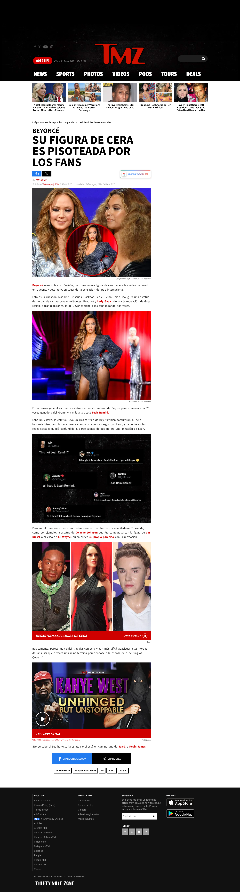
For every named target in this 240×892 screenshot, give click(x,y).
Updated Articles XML (45, 837)
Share (74, 758)
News (40, 74)
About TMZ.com (42, 800)
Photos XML (40, 864)
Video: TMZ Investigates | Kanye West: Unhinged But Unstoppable (56, 740)
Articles (38, 823)
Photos (93, 74)
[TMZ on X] (40, 47)
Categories (40, 841)
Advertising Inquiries (88, 814)
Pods (145, 74)
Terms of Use (41, 809)
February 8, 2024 (51, 184)
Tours (169, 74)
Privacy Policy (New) (44, 805)
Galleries (38, 851)
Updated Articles (43, 832)
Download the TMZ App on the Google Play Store (180, 813)
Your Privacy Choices (51, 819)
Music (123, 770)
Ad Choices (40, 814)
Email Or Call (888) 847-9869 (70, 61)
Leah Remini (63, 770)
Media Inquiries (86, 819)
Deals (193, 74)
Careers (82, 809)
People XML (40, 860)
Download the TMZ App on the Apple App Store (180, 802)
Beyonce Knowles (85, 770)
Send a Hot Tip (85, 805)
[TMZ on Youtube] (45, 47)
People (37, 855)
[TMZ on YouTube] (139, 831)
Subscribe (154, 816)
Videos (120, 74)
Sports (65, 74)
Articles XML (40, 828)
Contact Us (84, 800)
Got (42, 61)
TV (102, 770)
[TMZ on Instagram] (52, 46)
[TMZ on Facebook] (35, 47)
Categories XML (42, 846)
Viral (111, 770)
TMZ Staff (40, 180)
